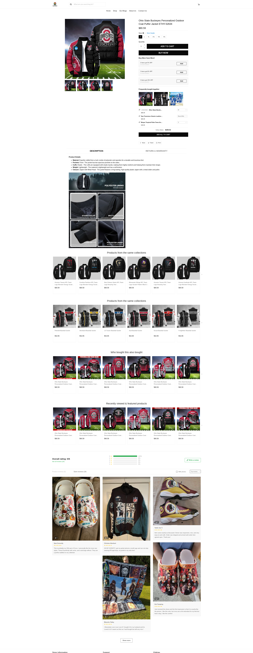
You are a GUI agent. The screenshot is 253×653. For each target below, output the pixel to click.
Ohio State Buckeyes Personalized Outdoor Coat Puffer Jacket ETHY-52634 (156, 110)
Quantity (141, 42)
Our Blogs (123, 11)
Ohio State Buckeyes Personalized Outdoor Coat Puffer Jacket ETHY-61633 (112, 383)
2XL (154, 37)
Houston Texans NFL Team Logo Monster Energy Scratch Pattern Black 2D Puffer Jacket (64, 284)
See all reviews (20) (58, 461)
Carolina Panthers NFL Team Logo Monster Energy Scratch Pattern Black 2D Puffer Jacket (89, 284)
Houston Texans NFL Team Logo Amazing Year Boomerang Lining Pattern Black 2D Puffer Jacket (162, 284)
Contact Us (142, 11)
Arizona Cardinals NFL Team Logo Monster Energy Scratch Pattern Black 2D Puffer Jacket (188, 284)
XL (148, 37)
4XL (164, 37)
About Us (132, 11)
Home (108, 11)
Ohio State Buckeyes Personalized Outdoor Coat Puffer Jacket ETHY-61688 (137, 383)
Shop (115, 11)
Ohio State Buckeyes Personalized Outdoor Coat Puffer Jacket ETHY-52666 (87, 383)
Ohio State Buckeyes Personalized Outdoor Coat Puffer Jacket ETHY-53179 (186, 383)
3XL (159, 37)
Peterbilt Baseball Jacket (62, 330)
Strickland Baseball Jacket (87, 330)
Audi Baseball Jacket (135, 330)
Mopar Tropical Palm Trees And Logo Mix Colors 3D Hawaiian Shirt (152, 122)
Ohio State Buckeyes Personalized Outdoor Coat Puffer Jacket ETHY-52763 (162, 434)
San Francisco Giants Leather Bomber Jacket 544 (152, 116)
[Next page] (202, 275)
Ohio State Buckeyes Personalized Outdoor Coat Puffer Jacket (63, 383)
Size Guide (151, 33)
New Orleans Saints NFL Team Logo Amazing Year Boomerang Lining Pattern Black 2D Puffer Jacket (113, 284)
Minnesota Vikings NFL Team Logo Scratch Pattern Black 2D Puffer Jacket (138, 284)
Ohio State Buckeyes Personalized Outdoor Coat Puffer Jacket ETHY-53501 (162, 383)
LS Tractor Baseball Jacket (112, 330)
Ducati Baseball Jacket (161, 330)
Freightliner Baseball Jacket (187, 330)
